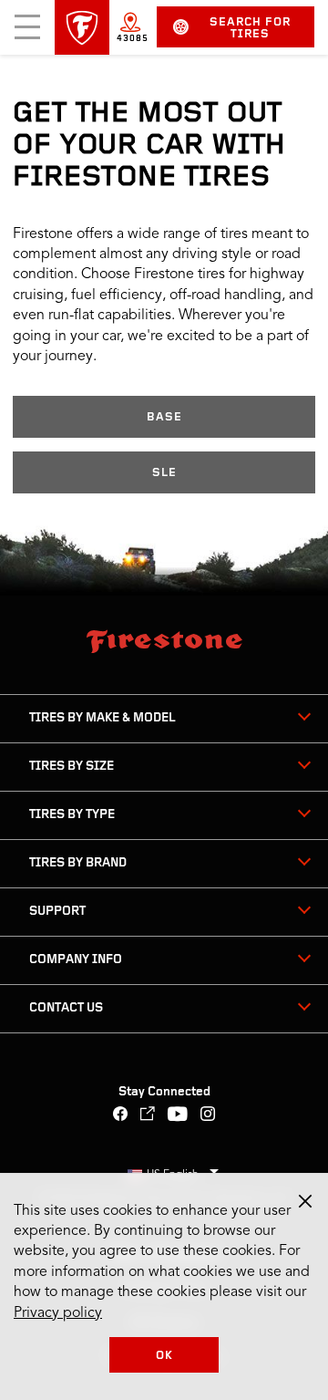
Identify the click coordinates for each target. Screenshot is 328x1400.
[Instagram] (208, 1116)
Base (164, 417)
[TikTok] (148, 1116)
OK (164, 1356)
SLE (164, 473)
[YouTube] (178, 1116)
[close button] (305, 1201)
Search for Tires (250, 28)
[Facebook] (120, 1116)
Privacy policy (58, 1313)
